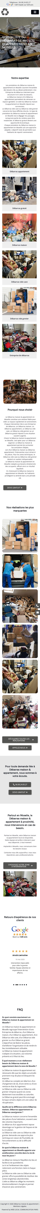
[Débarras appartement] (19, 154)
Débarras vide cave (19, 282)
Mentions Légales (19, 1206)
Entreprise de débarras (19, 355)
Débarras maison (19, 245)
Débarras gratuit (19, 208)
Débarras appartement (19, 171)
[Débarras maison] (19, 228)
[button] (13, 984)
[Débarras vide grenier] (19, 301)
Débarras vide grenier (19, 318)
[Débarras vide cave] (19, 264)
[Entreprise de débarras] (19, 338)
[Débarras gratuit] (19, 191)
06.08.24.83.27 (25, 2)
